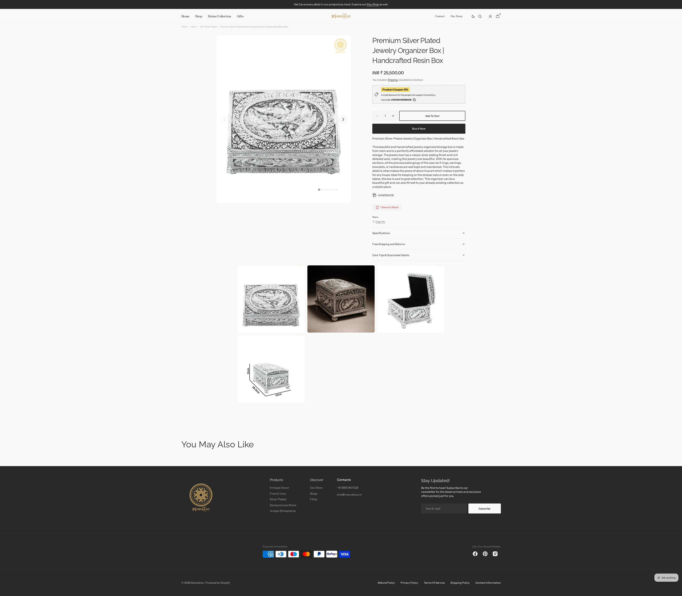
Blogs (313, 493)
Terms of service (434, 582)
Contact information (488, 582)
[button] (480, 16)
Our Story (316, 487)
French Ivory (278, 493)
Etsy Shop (373, 4)
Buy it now (419, 128)
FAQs (313, 499)
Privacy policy (409, 582)
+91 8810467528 (347, 487)
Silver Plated (278, 499)
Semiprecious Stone (283, 505)
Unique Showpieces (283, 511)
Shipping (392, 79)
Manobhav (197, 582)
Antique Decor (279, 487)
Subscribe (485, 508)
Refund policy (386, 582)
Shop (193, 26)
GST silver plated (208, 26)
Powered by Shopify (217, 582)
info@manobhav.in (349, 494)
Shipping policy (460, 582)
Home (184, 26)
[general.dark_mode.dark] (473, 16)
